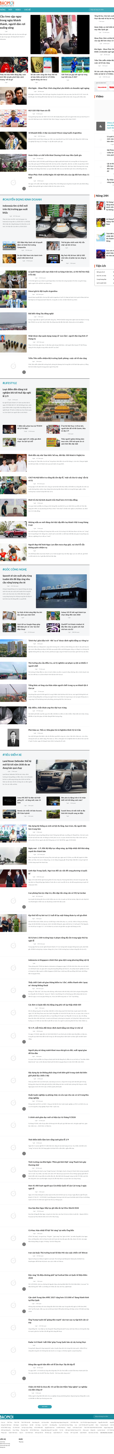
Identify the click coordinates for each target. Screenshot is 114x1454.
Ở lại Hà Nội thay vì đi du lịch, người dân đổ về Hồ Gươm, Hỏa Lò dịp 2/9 (73, 428)
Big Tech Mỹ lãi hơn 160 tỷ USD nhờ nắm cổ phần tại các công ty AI (73, 258)
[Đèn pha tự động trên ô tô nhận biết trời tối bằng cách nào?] (53, 801)
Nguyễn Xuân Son (49, 1427)
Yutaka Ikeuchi (104, 1425)
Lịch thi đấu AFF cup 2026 (86, 1425)
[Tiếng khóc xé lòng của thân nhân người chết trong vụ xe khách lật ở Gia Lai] (13, 693)
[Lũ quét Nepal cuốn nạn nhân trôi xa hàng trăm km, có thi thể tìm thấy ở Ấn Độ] (13, 279)
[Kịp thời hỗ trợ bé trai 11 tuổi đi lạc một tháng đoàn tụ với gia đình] (13, 923)
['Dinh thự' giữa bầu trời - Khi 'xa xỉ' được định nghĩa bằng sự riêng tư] (13, 648)
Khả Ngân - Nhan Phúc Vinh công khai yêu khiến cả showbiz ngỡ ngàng (58, 88)
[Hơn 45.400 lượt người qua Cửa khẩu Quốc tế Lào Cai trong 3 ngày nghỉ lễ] (13, 1193)
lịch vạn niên (45, 1422)
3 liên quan (40, 316)
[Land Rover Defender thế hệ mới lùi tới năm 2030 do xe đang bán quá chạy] (61, 776)
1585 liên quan (40, 877)
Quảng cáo (2, 1447)
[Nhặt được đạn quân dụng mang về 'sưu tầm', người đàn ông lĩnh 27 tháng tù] (13, 343)
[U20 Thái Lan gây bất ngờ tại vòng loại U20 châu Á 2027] (75, 65)
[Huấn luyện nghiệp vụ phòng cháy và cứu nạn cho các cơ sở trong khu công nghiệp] (13, 1103)
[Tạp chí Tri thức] (29, 114)
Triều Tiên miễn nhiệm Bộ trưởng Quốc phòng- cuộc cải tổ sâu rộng (57, 358)
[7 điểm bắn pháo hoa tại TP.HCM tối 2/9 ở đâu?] (9, 429)
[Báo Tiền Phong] (30, 91)
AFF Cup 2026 (74, 1432)
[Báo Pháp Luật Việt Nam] (30, 503)
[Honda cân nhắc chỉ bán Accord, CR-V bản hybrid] (9, 814)
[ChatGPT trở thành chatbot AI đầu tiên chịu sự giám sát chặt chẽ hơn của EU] (53, 627)
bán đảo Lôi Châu (93, 1432)
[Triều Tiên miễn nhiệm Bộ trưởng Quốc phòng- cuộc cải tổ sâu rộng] (13, 366)
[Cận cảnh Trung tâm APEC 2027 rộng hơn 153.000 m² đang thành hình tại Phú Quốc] (13, 1305)
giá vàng (37, 1425)
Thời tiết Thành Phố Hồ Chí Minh (93, 1427)
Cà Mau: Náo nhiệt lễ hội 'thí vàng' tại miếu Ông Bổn (51, 1230)
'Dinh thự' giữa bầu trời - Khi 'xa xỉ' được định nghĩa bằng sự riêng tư (58, 641)
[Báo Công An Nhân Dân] (102, 87)
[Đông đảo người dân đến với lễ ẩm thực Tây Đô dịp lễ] (13, 1372)
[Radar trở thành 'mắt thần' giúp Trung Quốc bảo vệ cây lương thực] (13, 1350)
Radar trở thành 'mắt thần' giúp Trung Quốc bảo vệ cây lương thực (57, 1342)
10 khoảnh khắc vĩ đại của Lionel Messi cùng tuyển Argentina (54, 133)
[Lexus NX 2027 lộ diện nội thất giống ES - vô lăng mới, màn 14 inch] (9, 801)
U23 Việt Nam (29, 1432)
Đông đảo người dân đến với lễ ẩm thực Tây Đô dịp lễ (51, 1365)
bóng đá (93, 1430)
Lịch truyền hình (101, 283)
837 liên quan (16, 216)
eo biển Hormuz (61, 1427)
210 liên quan (40, 1211)
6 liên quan (39, 1143)
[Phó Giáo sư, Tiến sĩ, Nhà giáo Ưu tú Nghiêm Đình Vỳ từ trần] (13, 738)
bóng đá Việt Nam (6, 1425)
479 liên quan (39, 711)
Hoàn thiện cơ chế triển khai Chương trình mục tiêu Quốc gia (54, 155)
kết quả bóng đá (6, 1430)
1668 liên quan (106, 77)
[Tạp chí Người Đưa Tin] (2, 31)
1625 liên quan (41, 136)
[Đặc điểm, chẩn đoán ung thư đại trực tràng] (13, 715)
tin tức (61, 1430)
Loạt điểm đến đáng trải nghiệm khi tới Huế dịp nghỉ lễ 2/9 (17, 393)
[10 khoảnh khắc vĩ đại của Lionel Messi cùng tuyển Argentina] (13, 140)
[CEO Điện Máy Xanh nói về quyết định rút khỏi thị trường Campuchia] (9, 245)
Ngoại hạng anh (108, 1427)
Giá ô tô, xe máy (101, 275)
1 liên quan (72, 263)
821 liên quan (39, 896)
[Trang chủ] (7, 4)
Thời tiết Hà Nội (25, 1422)
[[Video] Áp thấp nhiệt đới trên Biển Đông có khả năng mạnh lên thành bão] (100, 126)
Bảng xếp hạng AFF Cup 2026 (49, 1430)
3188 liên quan (75, 632)
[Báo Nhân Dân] (19, 261)
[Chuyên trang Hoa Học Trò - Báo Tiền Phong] (29, 1168)
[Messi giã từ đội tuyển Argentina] (13, 299)
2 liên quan (15, 399)
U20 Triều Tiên (74, 1422)
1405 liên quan (41, 944)
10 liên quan (40, 1367)
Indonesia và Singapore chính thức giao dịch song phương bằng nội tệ (58, 960)
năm (97, 1425)
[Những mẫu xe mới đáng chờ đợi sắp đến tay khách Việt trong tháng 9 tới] (13, 530)
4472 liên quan (41, 483)
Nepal (69, 1427)
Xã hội (31, 1425)
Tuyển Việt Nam (13, 1432)
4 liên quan (70, 434)
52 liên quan (42, 1120)
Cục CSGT (45, 1425)
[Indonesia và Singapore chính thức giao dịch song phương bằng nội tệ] (13, 968)
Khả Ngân (16, 1425)
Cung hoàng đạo (101, 279)
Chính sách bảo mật (5, 1445)
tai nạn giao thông (27, 1427)
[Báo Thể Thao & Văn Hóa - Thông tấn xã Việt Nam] (30, 1233)
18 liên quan (40, 1031)
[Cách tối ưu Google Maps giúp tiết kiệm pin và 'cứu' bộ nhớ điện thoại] (9, 627)
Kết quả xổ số (101, 272)
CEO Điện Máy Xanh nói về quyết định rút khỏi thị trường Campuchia (29, 245)
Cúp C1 (21, 1432)
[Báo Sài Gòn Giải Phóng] (109, 185)
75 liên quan (42, 669)
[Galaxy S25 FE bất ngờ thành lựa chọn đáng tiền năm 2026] (53, 615)
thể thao (9, 1422)
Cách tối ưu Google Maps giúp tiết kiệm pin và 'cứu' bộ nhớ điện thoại (28, 627)
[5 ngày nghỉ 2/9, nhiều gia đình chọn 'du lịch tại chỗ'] (9, 442)
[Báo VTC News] (31, 278)
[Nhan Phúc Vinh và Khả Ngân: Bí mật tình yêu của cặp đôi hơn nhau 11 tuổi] (13, 182)
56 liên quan (39, 114)
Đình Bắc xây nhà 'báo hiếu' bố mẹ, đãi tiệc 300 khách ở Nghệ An (56, 455)
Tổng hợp (21, 1442)
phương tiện (24, 1430)
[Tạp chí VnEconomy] (63, 263)
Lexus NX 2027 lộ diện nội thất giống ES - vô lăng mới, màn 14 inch (29, 800)
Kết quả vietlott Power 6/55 (73, 1430)
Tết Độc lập (48, 1432)
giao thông (16, 1430)
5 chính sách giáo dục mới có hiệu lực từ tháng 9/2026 (52, 1117)
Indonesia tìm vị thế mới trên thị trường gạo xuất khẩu (15, 209)
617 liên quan (39, 458)
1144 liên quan (42, 1326)
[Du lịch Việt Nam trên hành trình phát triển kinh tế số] (9, 258)
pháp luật (4, 1432)
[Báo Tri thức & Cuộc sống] (64, 618)
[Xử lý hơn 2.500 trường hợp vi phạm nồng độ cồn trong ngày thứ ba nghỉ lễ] (13, 945)
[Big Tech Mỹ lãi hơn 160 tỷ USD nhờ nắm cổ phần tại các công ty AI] (53, 258)
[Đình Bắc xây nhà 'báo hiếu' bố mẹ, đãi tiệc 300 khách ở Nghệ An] (13, 463)
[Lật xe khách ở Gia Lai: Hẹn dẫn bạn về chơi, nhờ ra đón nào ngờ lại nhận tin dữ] (100, 167)
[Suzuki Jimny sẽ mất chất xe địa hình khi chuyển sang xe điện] (53, 814)
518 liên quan (42, 278)
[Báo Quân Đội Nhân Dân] (31, 1008)
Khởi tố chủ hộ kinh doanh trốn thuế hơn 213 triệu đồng (52, 500)
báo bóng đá (35, 1422)
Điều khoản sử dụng (5, 1443)
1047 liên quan (40, 342)
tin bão (66, 1432)
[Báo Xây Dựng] (109, 174)
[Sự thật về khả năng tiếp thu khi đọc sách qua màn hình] (9, 615)
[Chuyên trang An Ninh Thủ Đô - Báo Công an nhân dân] (29, 294)
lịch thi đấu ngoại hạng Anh (88, 1422)
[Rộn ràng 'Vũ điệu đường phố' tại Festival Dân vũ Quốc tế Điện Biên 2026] (13, 1283)
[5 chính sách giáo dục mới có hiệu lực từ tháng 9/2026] (13, 1125)
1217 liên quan (41, 854)
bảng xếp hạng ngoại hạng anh (59, 1422)
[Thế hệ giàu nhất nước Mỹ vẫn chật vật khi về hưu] (53, 245)
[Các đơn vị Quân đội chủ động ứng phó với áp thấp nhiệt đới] (13, 1012)
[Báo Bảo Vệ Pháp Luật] (30, 342)
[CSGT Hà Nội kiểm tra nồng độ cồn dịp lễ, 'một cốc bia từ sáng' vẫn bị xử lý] (13, 485)
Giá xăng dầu (53, 1425)
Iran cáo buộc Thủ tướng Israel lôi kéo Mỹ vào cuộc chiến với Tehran (58, 1253)
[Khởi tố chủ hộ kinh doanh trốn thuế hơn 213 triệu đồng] (13, 508)
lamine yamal (101, 1430)
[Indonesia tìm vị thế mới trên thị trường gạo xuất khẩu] (61, 221)
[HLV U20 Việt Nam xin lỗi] (13, 118)
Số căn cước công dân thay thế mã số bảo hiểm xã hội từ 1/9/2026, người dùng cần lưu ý (44, 77)
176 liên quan (40, 158)
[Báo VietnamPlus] (5, 216)
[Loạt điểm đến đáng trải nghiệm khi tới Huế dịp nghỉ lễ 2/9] (61, 405)
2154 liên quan (14, 586)
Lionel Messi (24, 1425)
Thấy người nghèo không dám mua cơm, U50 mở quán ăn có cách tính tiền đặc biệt (72, 441)
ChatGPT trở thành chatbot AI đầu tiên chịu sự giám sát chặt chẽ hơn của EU (72, 627)
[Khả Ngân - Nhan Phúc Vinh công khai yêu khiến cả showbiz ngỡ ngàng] (13, 96)
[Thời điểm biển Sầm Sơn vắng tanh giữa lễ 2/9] (13, 1147)
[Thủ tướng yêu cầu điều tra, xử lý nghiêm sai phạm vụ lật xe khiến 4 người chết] (13, 671)
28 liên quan (41, 91)
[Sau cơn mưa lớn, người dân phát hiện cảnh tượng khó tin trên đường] (100, 254)
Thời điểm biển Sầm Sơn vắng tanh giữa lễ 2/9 (48, 1140)
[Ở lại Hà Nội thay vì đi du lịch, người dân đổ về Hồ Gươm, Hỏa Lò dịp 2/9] (53, 429)
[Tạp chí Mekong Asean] (29, 1303)
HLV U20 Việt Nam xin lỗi (39, 111)
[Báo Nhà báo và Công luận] (31, 1192)
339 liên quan (40, 1256)
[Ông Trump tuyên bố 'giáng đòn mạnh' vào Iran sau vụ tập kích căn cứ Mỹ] (13, 1327)
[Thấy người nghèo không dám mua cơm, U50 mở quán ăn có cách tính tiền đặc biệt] (53, 442)
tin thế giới (16, 1427)
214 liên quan (31, 632)
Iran (76, 1425)
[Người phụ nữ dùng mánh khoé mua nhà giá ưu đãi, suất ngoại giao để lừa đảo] (13, 1058)
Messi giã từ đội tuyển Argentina (42, 291)
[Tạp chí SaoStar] (108, 258)
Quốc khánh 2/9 (57, 1432)
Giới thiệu (2, 1442)
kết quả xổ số (39, 1432)
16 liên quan (31, 431)
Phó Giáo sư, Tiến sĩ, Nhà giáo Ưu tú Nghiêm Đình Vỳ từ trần (54, 730)
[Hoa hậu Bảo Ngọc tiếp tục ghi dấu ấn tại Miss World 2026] (13, 1216)
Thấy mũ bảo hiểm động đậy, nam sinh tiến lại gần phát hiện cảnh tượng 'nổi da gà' (13, 77)
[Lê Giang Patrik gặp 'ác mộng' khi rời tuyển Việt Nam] (100, 222)
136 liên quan (28, 250)
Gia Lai (3, 1422)
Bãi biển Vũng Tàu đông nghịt (41, 314)
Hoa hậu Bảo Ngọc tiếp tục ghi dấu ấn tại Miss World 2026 (53, 1208)
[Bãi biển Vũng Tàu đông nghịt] (13, 321)
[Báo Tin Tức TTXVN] (32, 82)
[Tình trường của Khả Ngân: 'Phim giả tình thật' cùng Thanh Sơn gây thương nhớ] (13, 1170)
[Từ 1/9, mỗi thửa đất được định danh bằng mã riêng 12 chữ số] (13, 1035)
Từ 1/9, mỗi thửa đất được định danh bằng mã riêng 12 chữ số (55, 1028)
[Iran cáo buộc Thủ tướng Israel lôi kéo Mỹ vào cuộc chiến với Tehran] (13, 1260)
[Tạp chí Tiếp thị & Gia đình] (29, 1393)
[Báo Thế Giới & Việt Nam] (30, 1211)
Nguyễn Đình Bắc (103, 1422)
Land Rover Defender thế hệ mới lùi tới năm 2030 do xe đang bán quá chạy (17, 764)
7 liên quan (101, 21)
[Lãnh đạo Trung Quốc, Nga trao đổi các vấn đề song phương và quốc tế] (13, 878)
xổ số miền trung (6, 1427)
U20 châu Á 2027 (77, 1427)
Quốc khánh (83, 1432)
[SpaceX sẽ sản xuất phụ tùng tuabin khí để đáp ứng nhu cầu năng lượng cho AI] (61, 591)
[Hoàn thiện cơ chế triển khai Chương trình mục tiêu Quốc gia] (13, 163)
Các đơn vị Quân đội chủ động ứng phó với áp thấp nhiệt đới (54, 1005)
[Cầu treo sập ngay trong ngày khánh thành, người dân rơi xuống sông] (60, 34)
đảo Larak (86, 1430)
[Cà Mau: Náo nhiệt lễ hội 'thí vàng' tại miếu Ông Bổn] (13, 1238)
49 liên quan (29, 261)
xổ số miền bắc (38, 1427)
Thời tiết (16, 1422)
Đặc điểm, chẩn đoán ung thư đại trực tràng (47, 708)
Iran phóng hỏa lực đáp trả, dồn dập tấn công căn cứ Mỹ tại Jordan (57, 893)
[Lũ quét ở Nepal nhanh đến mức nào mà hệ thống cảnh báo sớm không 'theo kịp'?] (100, 139)
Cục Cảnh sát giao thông (66, 1425)
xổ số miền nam (34, 1430)
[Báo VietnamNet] (63, 80)
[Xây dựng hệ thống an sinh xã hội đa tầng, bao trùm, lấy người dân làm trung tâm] (13, 834)
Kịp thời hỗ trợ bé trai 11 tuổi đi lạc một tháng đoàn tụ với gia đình (57, 915)
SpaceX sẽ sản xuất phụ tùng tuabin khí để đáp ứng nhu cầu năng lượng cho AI (17, 579)
